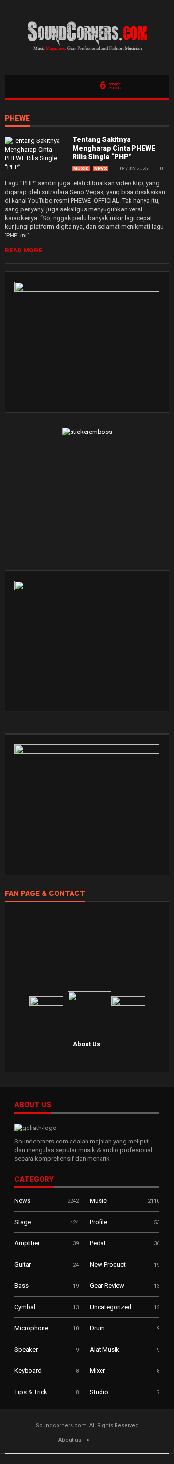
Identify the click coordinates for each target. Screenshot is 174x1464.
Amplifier (27, 1243)
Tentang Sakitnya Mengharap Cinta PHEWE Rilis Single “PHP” (114, 148)
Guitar (22, 1264)
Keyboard (28, 1370)
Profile (98, 1222)
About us (69, 1440)
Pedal (97, 1243)
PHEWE (17, 119)
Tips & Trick (30, 1392)
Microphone (31, 1328)
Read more (23, 250)
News (100, 169)
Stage (22, 1222)
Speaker (26, 1349)
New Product (108, 1264)
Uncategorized (110, 1307)
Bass (21, 1286)
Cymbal (24, 1307)
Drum (97, 1328)
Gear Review (107, 1286)
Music (81, 169)
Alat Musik (104, 1349)
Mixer (97, 1370)
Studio (99, 1392)
